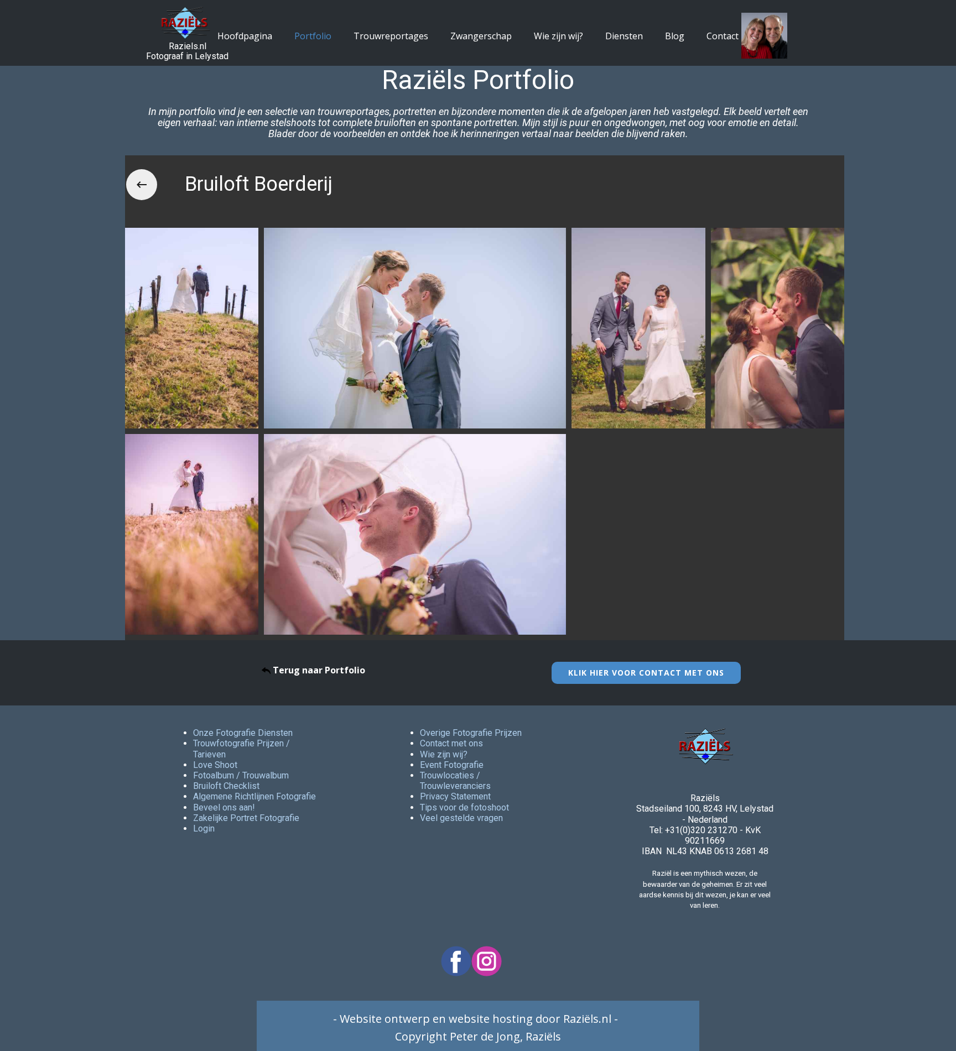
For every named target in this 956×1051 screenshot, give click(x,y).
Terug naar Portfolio (318, 670)
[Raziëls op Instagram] (486, 961)
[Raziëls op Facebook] (456, 961)
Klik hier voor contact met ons (646, 672)
